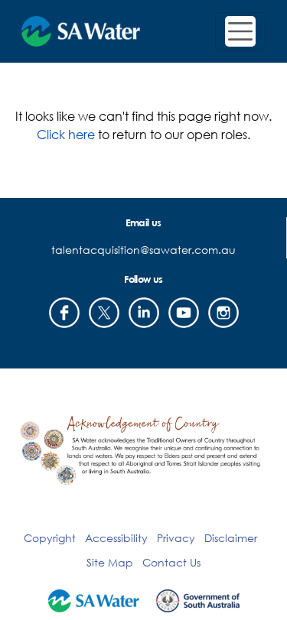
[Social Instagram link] (223, 312)
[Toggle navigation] (240, 31)
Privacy (176, 538)
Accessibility (116, 538)
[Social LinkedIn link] (144, 312)
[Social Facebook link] (64, 312)
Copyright (50, 538)
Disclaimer (230, 538)
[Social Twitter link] (104, 312)
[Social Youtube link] (183, 312)
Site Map (109, 562)
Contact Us (171, 562)
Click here (66, 134)
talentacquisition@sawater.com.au (143, 249)
